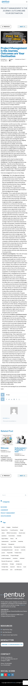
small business (5, 564)
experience (4, 535)
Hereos (12, 538)
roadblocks (16, 561)
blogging (8, 527)
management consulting (7, 547)
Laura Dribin (13, 541)
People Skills (10, 552)
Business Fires (5, 530)
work (11, 569)
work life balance (18, 569)
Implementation (5, 541)
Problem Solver (18, 552)
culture (3, 533)
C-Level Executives (14, 530)
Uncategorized (6, 516)
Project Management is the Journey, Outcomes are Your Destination (14, 52)
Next (21, 26)
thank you (19, 566)
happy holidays (5, 538)
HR (16, 538)
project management (6, 558)
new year (17, 549)
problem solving (5, 555)
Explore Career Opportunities (10, 635)
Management (11, 544)
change (21, 530)
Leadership (4, 510)
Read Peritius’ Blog (7, 629)
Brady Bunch (15, 527)
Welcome (5, 448)
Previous (7, 26)
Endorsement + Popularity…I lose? (21, 450)
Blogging (11, 59)
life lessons (4, 544)
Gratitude (19, 535)
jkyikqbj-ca (4, 59)
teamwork (12, 566)
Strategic (12, 564)
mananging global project (7, 549)
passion (3, 552)
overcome (23, 549)
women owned (5, 569)
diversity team (22, 533)
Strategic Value (5, 566)
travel (24, 566)
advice (3, 527)
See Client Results (7, 632)
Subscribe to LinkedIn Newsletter (12, 644)
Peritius (14, 682)
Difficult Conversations (12, 533)
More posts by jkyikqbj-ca (9, 421)
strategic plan (19, 564)
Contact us (22, 605)
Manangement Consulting (19, 547)
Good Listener (12, 535)
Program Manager (15, 555)
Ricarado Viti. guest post (7, 561)
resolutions (15, 558)
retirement (22, 558)
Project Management (8, 513)
